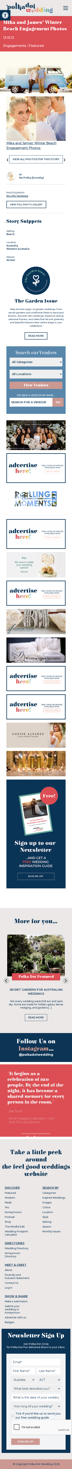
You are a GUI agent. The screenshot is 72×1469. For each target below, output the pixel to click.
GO (58, 402)
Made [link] (8, 1202)
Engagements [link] (15, 46)
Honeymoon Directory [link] (12, 1255)
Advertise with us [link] (15, 1317)
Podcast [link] (10, 1216)
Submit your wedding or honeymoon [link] (12, 1309)
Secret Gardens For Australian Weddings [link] (36, 991)
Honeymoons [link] (13, 1212)
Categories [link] (49, 1192)
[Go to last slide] (6, 980)
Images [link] (47, 1202)
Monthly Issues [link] (51, 1231)
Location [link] (47, 1212)
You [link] (7, 1207)
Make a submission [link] (16, 1301)
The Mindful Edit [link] (15, 1226)
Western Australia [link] (17, 248)
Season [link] (46, 1226)
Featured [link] (36, 46)
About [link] (8, 1270)
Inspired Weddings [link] (53, 1197)
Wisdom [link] (10, 1197)
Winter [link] (10, 260)
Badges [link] (9, 1322)
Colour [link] (46, 1207)
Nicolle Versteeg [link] (17, 195)
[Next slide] (65, 980)
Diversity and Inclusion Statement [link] (17, 1276)
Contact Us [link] (11, 1282)
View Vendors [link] (36, 385)
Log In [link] (8, 1287)
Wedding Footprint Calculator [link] (16, 1233)
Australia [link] (12, 245)
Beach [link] (10, 234)
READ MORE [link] (36, 335)
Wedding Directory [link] (16, 1248)
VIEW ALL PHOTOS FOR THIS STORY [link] (36, 159)
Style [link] (45, 1216)
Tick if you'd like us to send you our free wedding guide (38, 1415)
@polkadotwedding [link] (36, 1055)
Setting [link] (46, 1221)
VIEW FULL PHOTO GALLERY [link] (26, 204)
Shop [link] (8, 1221)
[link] (5, 15)
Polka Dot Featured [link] (36, 977)
